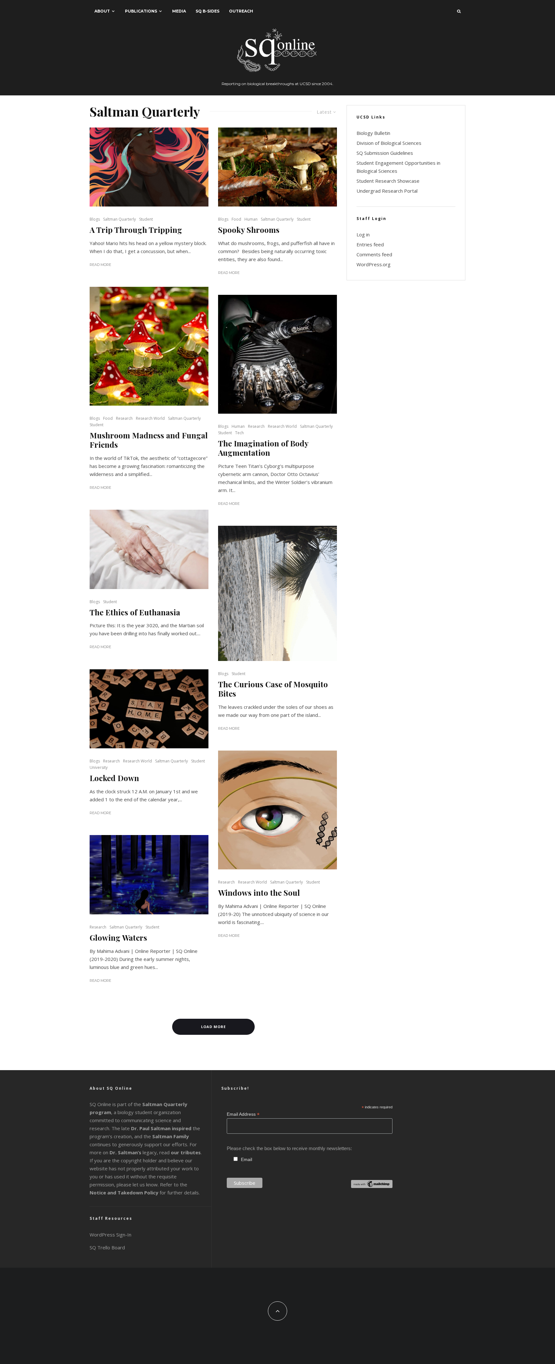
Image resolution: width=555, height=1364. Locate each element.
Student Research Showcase (388, 181)
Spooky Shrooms (248, 229)
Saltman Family (170, 1136)
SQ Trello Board (107, 1247)
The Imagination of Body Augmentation (263, 448)
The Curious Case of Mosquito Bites (273, 689)
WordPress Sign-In (110, 1234)
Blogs (95, 219)
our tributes (186, 1152)
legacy (133, 1152)
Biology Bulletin (373, 133)
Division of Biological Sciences (389, 143)
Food (236, 219)
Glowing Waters (118, 937)
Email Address (243, 1114)
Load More (213, 1026)
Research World (150, 418)
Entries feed (370, 244)
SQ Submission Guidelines (385, 153)
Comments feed (374, 254)
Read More (100, 264)
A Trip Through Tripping (136, 229)
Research (124, 418)
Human (251, 219)
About (102, 11)
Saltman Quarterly (119, 219)
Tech (239, 433)
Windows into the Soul (259, 892)
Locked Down (114, 778)
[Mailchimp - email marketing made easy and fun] (371, 1186)
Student (146, 219)
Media (179, 11)
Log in (363, 234)
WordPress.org (374, 264)
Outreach (241, 11)
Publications (141, 11)
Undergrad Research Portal (387, 191)
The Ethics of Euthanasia (135, 612)
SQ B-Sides (207, 11)
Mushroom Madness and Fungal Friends (149, 440)
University (99, 767)
